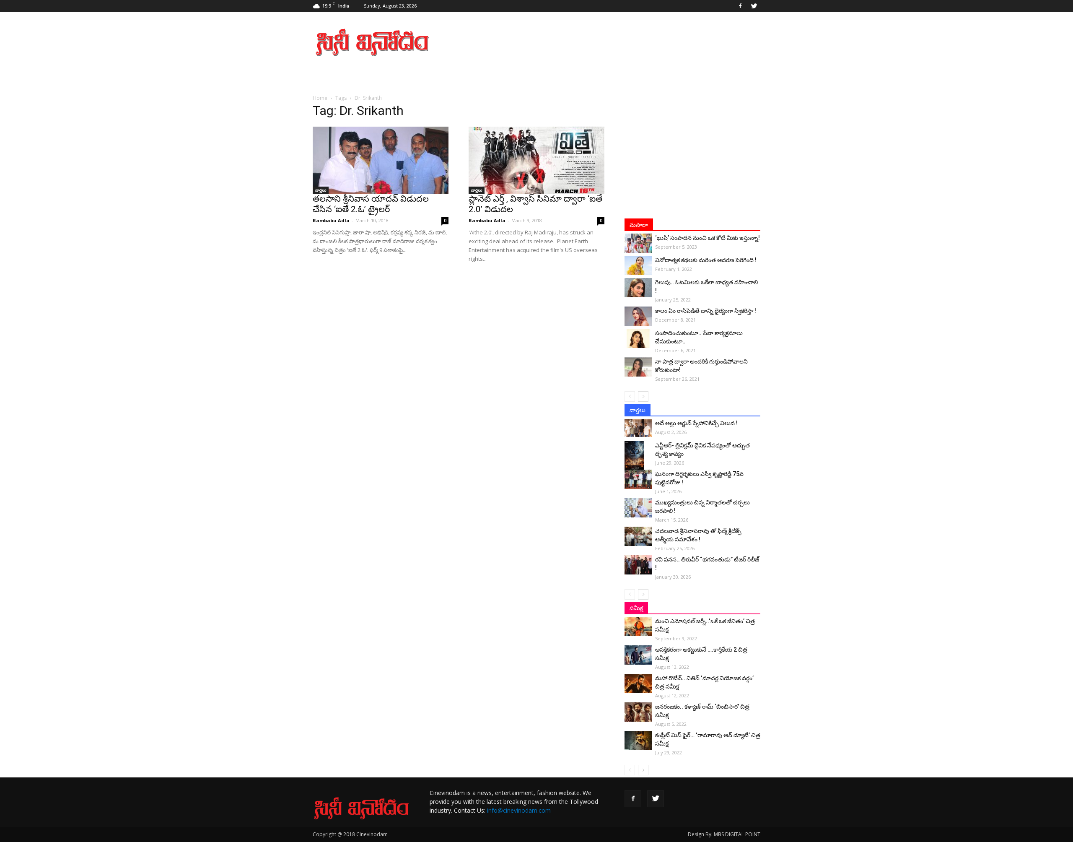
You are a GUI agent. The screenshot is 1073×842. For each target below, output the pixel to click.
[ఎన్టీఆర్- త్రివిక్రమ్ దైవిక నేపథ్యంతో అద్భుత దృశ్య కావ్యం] (638, 455)
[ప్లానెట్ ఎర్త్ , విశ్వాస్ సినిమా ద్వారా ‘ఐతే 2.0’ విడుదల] (536, 160)
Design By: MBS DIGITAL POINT (724, 834)
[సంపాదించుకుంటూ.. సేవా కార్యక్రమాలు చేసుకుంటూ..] (638, 338)
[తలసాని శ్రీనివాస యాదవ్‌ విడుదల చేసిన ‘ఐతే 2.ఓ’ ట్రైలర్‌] (380, 160)
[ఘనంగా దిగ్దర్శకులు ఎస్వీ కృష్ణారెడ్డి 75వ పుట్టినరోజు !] (638, 479)
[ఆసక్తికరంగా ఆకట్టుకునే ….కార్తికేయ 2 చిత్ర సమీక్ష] (638, 655)
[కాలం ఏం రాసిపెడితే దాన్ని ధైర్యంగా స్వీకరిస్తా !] (638, 316)
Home (320, 97)
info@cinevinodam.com (519, 810)
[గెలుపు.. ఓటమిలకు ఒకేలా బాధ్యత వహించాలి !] (638, 287)
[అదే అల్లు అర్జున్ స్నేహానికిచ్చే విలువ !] (638, 428)
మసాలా (639, 224)
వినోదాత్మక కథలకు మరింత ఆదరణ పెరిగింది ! (706, 260)
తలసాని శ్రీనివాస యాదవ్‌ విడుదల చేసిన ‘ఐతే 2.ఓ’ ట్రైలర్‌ (371, 204)
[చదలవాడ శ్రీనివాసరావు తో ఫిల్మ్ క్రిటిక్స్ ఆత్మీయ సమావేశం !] (638, 536)
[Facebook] (740, 6)
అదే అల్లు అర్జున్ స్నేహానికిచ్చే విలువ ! (696, 423)
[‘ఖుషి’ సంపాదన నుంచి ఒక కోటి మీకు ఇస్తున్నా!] (638, 243)
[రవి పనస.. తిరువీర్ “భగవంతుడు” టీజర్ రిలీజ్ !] (638, 564)
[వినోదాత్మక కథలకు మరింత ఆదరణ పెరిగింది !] (638, 265)
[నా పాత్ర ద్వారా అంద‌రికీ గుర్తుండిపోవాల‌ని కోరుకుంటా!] (638, 367)
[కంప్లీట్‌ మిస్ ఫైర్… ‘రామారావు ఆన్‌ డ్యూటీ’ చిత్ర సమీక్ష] (638, 740)
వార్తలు (320, 190)
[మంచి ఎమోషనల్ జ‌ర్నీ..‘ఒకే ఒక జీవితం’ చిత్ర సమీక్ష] (638, 626)
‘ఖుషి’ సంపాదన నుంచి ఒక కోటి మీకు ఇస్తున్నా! (707, 237)
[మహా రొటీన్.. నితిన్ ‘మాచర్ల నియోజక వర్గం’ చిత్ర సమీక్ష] (638, 683)
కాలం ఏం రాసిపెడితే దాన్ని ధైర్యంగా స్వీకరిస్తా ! (705, 310)
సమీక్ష (636, 608)
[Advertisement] (607, 42)
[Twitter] (754, 6)
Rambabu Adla (331, 220)
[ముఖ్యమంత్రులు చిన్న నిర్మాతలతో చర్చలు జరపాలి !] (638, 507)
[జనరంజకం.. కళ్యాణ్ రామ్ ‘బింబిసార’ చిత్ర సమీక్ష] (638, 712)
